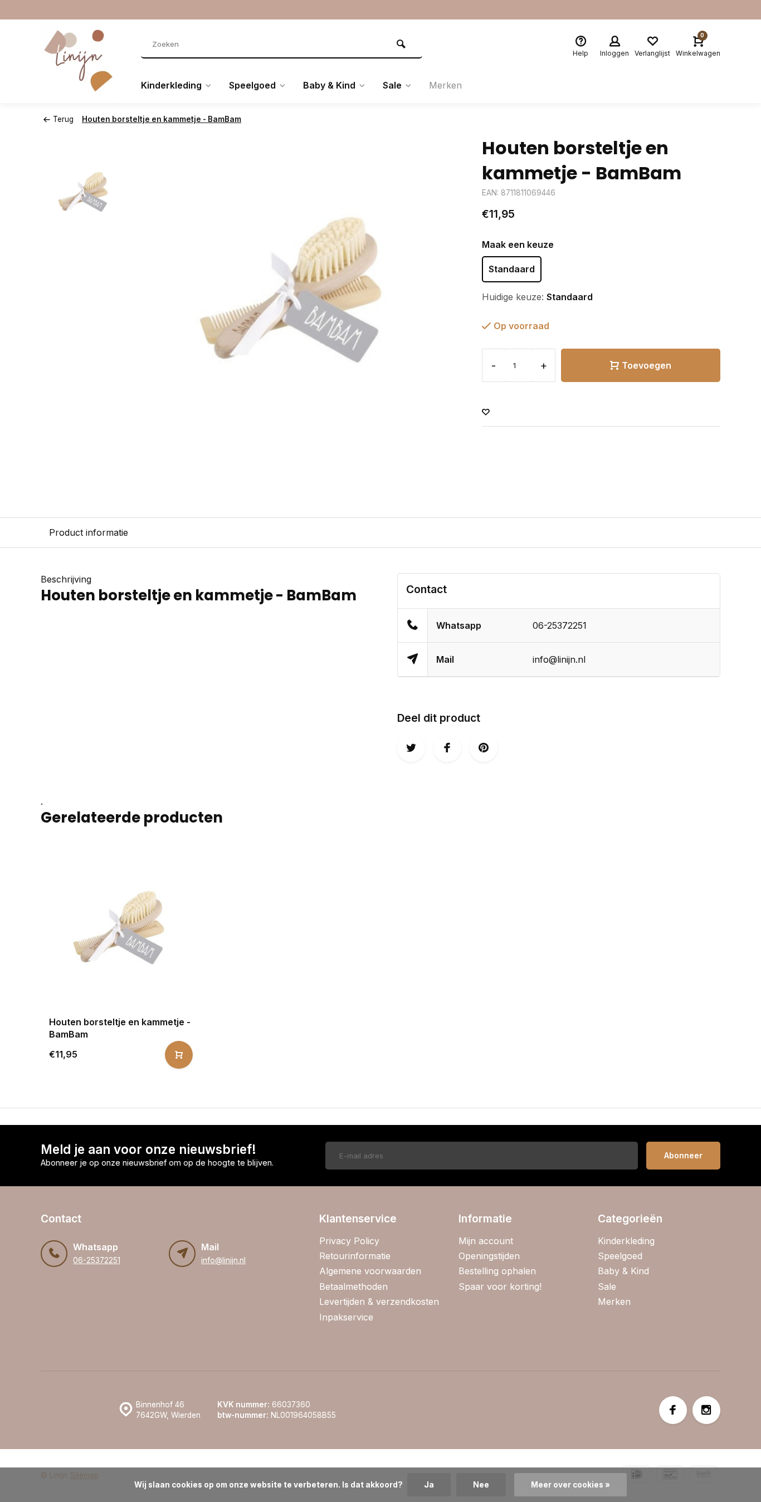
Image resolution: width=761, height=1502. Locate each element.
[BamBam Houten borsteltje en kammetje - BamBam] (119, 928)
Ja (429, 1484)
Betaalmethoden (353, 1286)
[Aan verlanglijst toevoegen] (486, 412)
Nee (481, 1484)
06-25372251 (560, 625)
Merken (445, 85)
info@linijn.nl (559, 659)
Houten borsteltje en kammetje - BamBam (161, 119)
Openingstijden (489, 1255)
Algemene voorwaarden (370, 1270)
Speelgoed (252, 85)
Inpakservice (346, 1317)
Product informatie (88, 532)
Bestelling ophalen (497, 1270)
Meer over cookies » (570, 1484)
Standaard (512, 269)
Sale (392, 85)
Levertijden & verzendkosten (379, 1301)
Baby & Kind (329, 85)
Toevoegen (646, 365)
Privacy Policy (349, 1240)
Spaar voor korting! (500, 1286)
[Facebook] (673, 1410)
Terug (63, 119)
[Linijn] (82, 61)
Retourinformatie (355, 1255)
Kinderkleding (171, 85)
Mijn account (485, 1240)
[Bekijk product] (179, 1055)
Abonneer (683, 1155)
